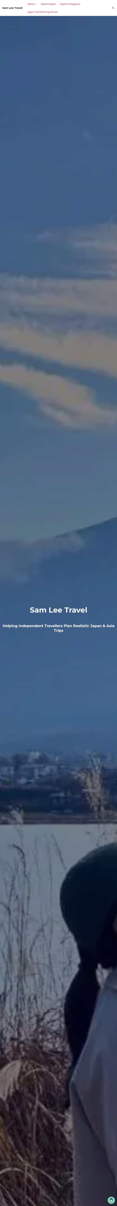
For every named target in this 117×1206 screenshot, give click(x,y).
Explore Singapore (70, 3)
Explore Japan (48, 3)
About (31, 3)
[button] (113, 7)
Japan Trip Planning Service (43, 11)
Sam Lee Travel (12, 7)
